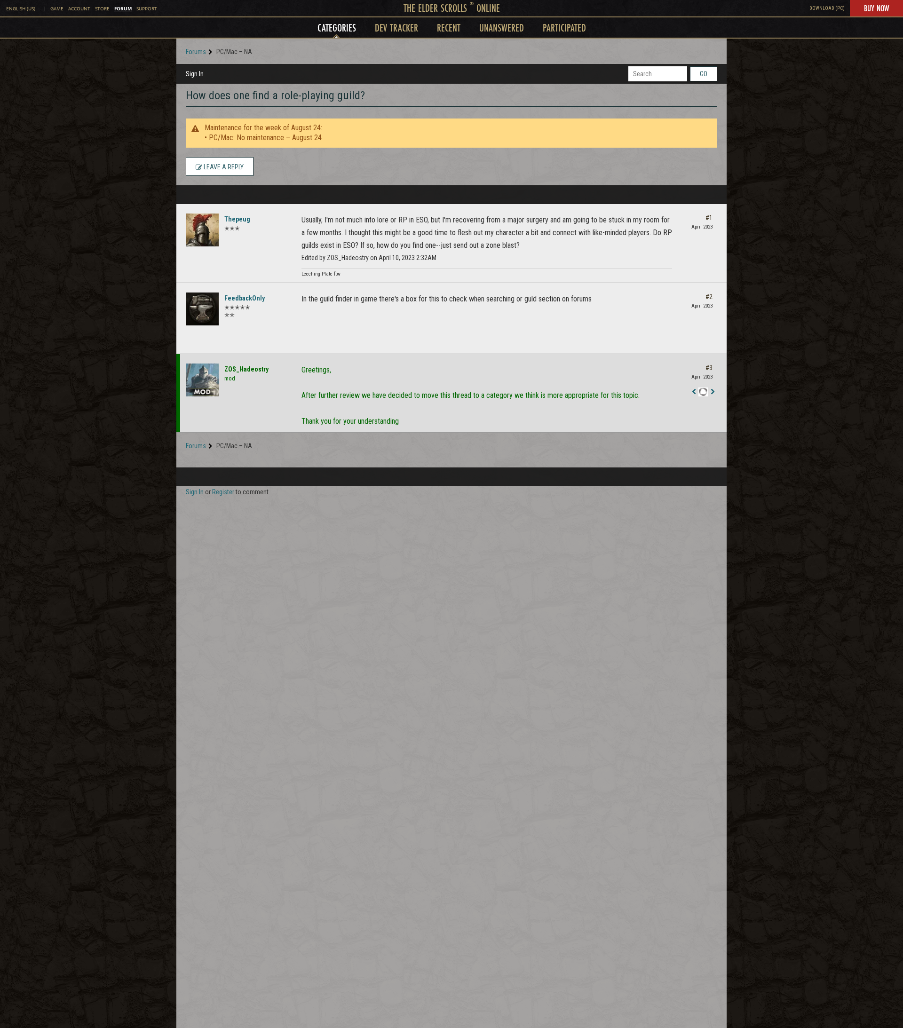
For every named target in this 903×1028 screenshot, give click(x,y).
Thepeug (237, 219)
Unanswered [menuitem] (501, 27)
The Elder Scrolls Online (452, 7)
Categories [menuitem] (336, 27)
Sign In (195, 74)
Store (102, 9)
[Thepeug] (202, 230)
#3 (709, 368)
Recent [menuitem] (448, 27)
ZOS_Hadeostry (246, 369)
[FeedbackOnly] (202, 309)
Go (703, 74)
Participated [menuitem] (564, 27)
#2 (709, 296)
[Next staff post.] (712, 392)
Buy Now (876, 8)
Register (223, 492)
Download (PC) (827, 8)
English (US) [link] (20, 9)
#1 (709, 217)
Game (56, 9)
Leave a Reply (223, 167)
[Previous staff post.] (693, 392)
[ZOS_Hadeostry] (202, 380)
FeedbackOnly (244, 298)
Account (79, 9)
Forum (123, 8)
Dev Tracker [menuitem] (396, 27)
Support (146, 9)
